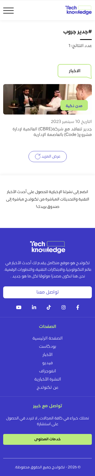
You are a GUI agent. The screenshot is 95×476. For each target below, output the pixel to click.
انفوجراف (47, 371)
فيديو (47, 363)
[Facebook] (77, 307)
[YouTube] (18, 307)
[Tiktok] (49, 307)
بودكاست (47, 347)
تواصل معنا (47, 292)
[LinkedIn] (34, 307)
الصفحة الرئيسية (47, 338)
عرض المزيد (50, 156)
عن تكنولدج (48, 388)
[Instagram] (63, 307)
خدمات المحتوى (47, 439)
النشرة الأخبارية (47, 379)
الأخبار (47, 355)
